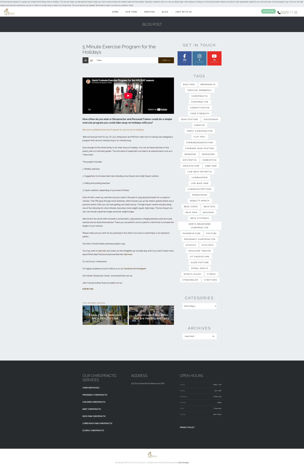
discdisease (211, 119)
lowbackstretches (200, 189)
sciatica (191, 245)
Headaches (208, 154)
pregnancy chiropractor (199, 239)
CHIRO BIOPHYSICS (91, 388)
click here (102, 251)
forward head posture (199, 148)
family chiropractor (200, 131)
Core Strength (89, 303)
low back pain (200, 183)
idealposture (191, 166)
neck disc (210, 207)
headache (190, 154)
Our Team (131, 12)
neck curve (191, 207)
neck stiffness (199, 218)
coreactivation (199, 108)
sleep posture (200, 262)
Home (115, 12)
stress (211, 274)
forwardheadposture (199, 143)
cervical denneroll (200, 90)
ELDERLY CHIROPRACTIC (93, 430)
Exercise (88, 289)
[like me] (91, 61)
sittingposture (199, 257)
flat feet (200, 137)
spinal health (199, 268)
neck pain (191, 212)
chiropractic (200, 96)
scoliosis (208, 245)
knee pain (211, 166)
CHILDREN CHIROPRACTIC (94, 402)
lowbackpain (200, 177)
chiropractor (199, 102)
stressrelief (190, 280)
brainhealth (208, 84)
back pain (189, 84)
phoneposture (192, 233)
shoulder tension (200, 251)
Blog (165, 12)
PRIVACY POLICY (187, 427)
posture (211, 233)
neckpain (208, 212)
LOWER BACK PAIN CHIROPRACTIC (97, 423)
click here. (128, 254)
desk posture (189, 119)
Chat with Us (184, 12)
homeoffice (210, 160)
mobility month (199, 201)
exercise (101, 303)
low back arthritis (200, 172)
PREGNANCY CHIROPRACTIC (95, 395)
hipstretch (190, 160)
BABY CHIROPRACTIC (92, 409)
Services (149, 12)
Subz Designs (183, 463)
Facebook (128, 268)
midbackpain (199, 195)
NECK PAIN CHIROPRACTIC (94, 416)
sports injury (192, 274)
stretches (210, 280)
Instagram (141, 268)
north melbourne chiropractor (200, 226)
